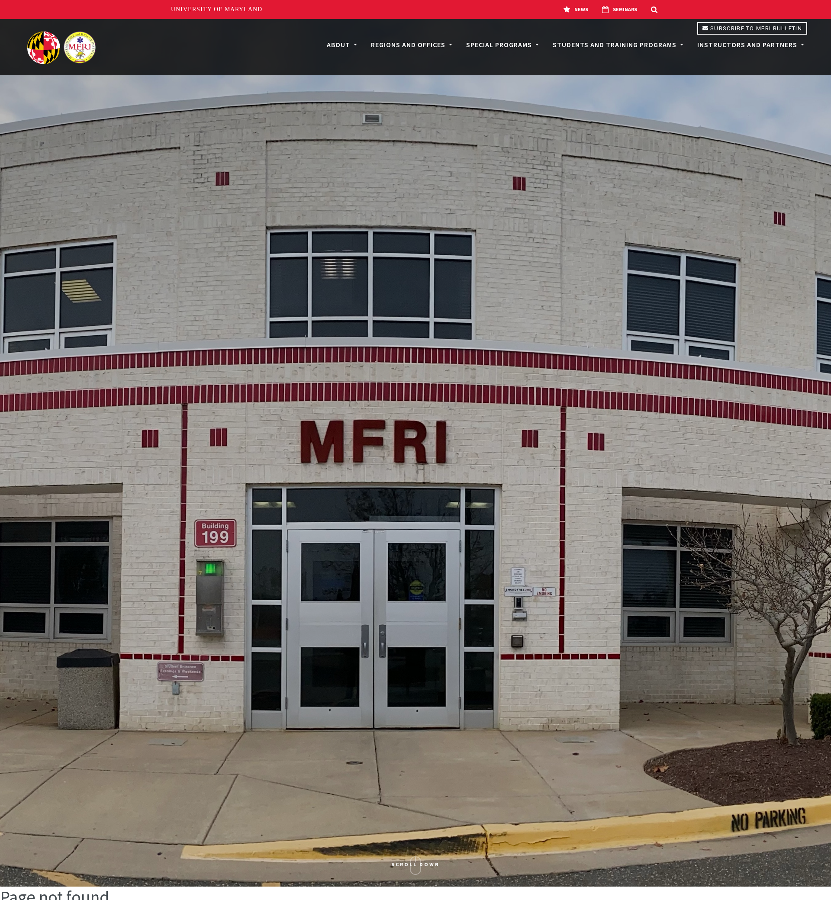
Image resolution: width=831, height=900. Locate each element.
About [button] (339, 44)
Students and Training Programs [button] (615, 44)
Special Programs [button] (500, 44)
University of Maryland (216, 9)
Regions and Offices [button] (409, 44)
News (581, 9)
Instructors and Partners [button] (748, 44)
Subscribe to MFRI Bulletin (755, 28)
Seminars (625, 9)
